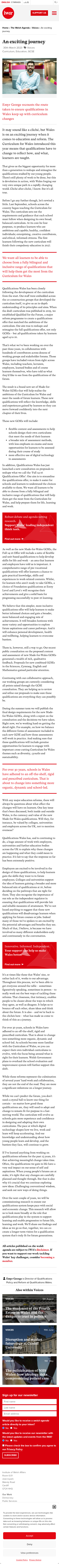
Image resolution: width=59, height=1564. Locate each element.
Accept (29, 1535)
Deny (29, 1544)
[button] (54, 1506)
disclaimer (42, 1249)
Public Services (9, 1501)
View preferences (29, 1553)
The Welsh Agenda (20, 28)
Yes (15, 1428)
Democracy (7, 1497)
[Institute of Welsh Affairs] (8, 13)
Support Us (39, 13)
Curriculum (8, 51)
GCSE (31, 51)
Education (21, 51)
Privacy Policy (14, 1449)
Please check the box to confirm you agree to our (29, 1447)
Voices (35, 28)
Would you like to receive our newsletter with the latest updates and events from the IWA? (27, 1435)
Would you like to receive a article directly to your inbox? (25, 1422)
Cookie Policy (22, 1560)
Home (5, 28)
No (7, 1428)
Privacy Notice (35, 1560)
